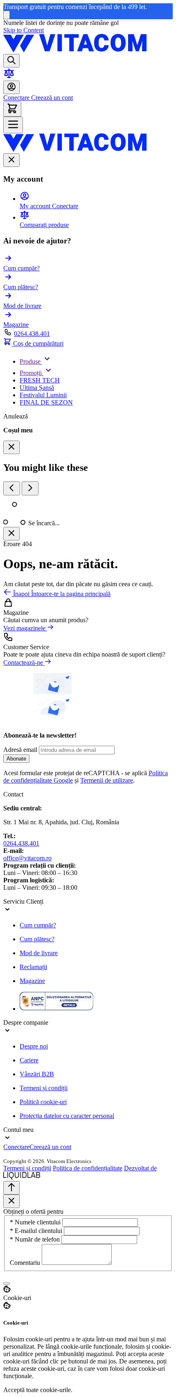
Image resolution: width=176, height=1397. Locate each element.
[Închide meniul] (11, 160)
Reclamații (33, 966)
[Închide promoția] (6, 15)
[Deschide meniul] (13, 125)
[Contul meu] (11, 87)
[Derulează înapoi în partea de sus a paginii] (11, 1188)
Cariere (29, 1060)
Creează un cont (51, 97)
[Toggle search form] (11, 60)
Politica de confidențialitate (87, 1168)
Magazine (32, 980)
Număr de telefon (35, 1239)
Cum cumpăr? (38, 925)
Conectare (16, 97)
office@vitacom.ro (27, 858)
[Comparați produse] (9, 76)
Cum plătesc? (37, 939)
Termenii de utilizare (106, 780)
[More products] (30, 488)
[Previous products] (11, 488)
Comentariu (26, 1262)
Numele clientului (36, 1222)
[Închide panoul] (11, 533)
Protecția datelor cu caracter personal (67, 1115)
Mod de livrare (39, 952)
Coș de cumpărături (37, 343)
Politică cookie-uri (43, 1101)
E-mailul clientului (37, 1230)
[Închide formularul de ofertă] (11, 1201)
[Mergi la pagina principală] (75, 50)
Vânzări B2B (37, 1074)
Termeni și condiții (44, 1087)
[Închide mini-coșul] (11, 447)
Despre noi (34, 1046)
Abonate (16, 759)
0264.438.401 (32, 333)
